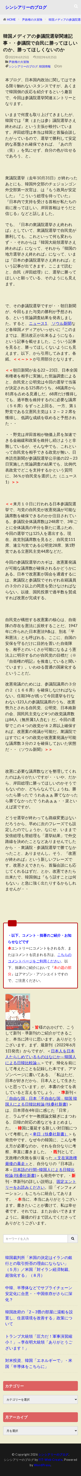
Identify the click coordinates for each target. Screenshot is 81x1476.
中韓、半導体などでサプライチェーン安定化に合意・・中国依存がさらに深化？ (38, 1293)
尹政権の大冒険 (32, 19)
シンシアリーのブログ (26, 7)
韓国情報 (45, 66)
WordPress (42, 1465)
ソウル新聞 (61, 323)
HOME (11, 19)
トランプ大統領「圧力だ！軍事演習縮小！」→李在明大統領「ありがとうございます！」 (38, 1342)
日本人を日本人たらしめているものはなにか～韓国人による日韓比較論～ (40, 1056)
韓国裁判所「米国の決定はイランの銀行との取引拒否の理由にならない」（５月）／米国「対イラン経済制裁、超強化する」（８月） (38, 1266)
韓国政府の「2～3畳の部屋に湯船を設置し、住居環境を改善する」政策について (39, 1317)
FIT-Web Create (51, 1459)
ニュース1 (38, 323)
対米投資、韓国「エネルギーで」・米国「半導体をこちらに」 (38, 1363)
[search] (73, 1238)
